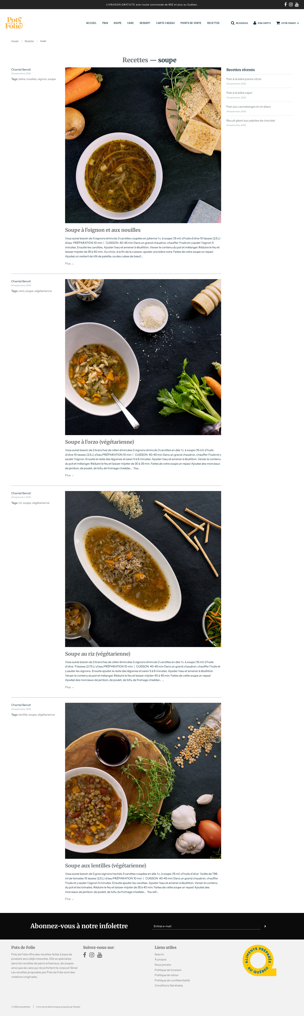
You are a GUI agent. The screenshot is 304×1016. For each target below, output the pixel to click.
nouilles (31, 79)
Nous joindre (163, 964)
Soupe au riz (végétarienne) (97, 654)
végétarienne (43, 291)
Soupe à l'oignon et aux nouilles (103, 230)
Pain (105, 22)
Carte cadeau (165, 22)
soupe (52, 79)
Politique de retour (167, 975)
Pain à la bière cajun (239, 92)
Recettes (213, 22)
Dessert (145, 22)
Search (159, 954)
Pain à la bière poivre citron (243, 79)
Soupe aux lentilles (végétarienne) (105, 865)
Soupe (118, 22)
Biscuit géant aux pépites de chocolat (250, 120)
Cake (130, 22)
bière (22, 79)
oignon (42, 79)
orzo (21, 291)
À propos (160, 959)
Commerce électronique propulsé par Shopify (58, 1006)
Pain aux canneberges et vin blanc (248, 106)
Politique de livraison (168, 970)
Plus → (69, 263)
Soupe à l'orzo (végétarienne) (99, 442)
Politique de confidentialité (172, 980)
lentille (23, 714)
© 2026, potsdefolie (20, 1006)
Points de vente (190, 22)
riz (20, 503)
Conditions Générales (169, 985)
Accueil (91, 22)
